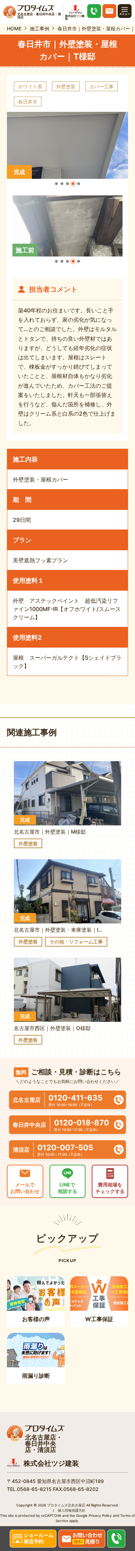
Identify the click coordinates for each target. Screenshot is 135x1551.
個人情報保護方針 (72, 1510)
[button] (56, 183)
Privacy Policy (100, 1515)
